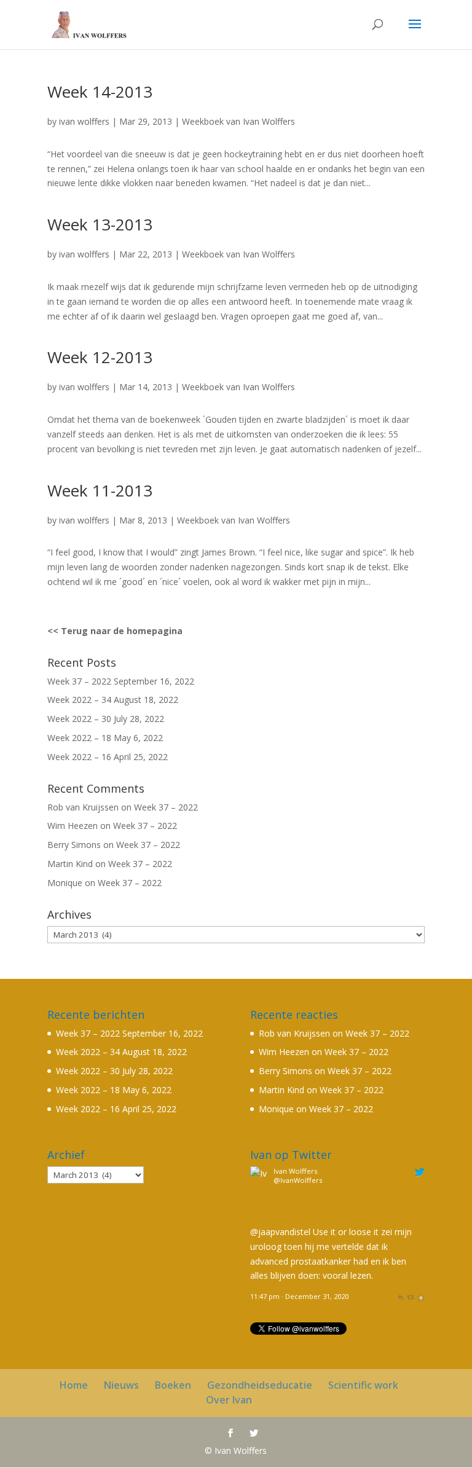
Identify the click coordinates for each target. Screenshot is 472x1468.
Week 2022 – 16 (79, 757)
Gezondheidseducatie (259, 1385)
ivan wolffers (84, 121)
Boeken (173, 1385)
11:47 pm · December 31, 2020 (299, 1296)
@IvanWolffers (297, 1180)
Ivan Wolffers (295, 1171)
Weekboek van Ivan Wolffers (238, 121)
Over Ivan (229, 1400)
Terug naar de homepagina (122, 631)
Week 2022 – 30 (79, 718)
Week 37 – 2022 (79, 681)
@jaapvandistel (280, 1232)
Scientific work (363, 1385)
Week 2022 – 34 (79, 699)
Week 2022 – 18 (79, 738)
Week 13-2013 (99, 224)
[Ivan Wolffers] (259, 1217)
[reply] (400, 1296)
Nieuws (121, 1385)
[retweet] (410, 1296)
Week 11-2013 (99, 490)
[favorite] (421, 1296)
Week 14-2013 (99, 91)
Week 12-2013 (99, 357)
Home (74, 1385)
